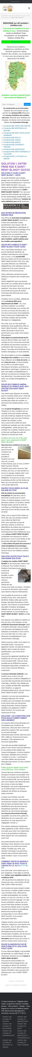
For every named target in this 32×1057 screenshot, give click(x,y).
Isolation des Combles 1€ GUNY (21, 1026)
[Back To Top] (28, 1053)
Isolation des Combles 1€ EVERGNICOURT (9, 1033)
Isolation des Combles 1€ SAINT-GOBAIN (23, 1042)
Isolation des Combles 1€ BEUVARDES (7, 1026)
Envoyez (27, 104)
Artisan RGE (4, 15)
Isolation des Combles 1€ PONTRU (7, 1019)
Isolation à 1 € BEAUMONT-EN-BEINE (15, 985)
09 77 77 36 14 (15, 1)
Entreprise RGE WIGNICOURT (14, 149)
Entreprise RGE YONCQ (11, 140)
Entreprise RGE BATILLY (12, 137)
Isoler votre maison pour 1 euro (17, 15)
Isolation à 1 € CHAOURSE (16, 981)
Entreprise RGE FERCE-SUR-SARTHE (16, 126)
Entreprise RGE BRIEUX (11, 142)
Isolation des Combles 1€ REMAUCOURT (22, 1019)
